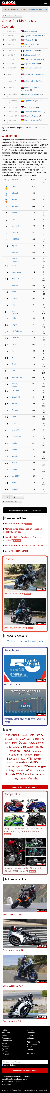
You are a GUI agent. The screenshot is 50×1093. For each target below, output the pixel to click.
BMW (39, 734)
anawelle (15, 489)
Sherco (40, 770)
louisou (14, 199)
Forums (5, 1051)
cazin (14, 344)
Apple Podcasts (33, 1041)
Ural (35, 774)
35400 (14, 469)
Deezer (30, 1049)
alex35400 (16, 476)
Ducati (23, 742)
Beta (31, 735)
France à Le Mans (31, 51)
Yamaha (33, 778)
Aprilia (15, 735)
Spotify (29, 1047)
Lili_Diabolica (17, 331)
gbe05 (14, 386)
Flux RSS (31, 1053)
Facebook (23, 641)
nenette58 (15, 261)
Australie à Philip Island (33, 111)
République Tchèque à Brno (34, 74)
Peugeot (42, 766)
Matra (26, 762)
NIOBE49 (15, 239)
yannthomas (16, 272)
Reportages (11, 650)
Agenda (5, 1048)
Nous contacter (8, 1084)
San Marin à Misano (31, 94)
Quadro (31, 770)
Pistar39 (15, 423)
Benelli (24, 734)
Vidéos (5, 1043)
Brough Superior (11, 739)
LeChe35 (15, 390)
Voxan (23, 778)
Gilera (16, 746)
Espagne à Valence (31, 120)
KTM (29, 758)
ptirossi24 (15, 193)
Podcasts (5, 1046)
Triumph (27, 774)
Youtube (11, 641)
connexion (33, 9)
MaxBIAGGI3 (17, 377)
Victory (15, 778)
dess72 (14, 384)
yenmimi (15, 285)
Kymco (38, 758)
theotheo (15, 443)
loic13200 (15, 206)
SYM (18, 774)
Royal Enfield (36, 742)
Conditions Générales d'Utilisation (16, 1076)
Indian (37, 754)
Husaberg (37, 750)
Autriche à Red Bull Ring (33, 81)
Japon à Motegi (30, 107)
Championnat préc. (10, 16)
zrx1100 (15, 265)
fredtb (14, 416)
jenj (13, 305)
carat (14, 291)
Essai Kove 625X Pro (15, 523)
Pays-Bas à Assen (31, 63)
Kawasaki (13, 758)
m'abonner (43, 9)
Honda (25, 751)
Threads (30, 1035)
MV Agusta (17, 766)
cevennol (15, 226)
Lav (13, 219)
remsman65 (16, 436)
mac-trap (15, 463)
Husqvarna (15, 754)
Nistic (14, 318)
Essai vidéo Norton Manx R (17, 550)
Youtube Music (33, 1044)
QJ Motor (22, 770)
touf (13, 370)
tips (13, 351)
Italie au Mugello (30, 55)
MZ (26, 766)
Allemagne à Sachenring (33, 68)
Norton (32, 766)
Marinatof (15, 482)
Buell (29, 738)
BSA (22, 738)
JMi (13, 311)
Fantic (8, 746)
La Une (5, 1030)
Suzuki (9, 774)
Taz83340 (15, 278)
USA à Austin (29, 40)
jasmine (15, 259)
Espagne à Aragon (31, 101)
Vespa (41, 774)
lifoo (13, 357)
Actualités (6, 1032)
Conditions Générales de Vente (15, 1079)
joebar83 (15, 212)
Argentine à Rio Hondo (32, 35)
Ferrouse (15, 338)
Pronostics (6, 1053)
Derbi (14, 742)
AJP (8, 734)
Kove (23, 759)
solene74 (15, 430)
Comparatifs (12, 794)
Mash (19, 762)
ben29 (14, 449)
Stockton (15, 364)
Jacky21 (15, 252)
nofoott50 (15, 298)
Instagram (37, 641)
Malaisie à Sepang (31, 116)
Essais (8, 559)
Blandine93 (16, 397)
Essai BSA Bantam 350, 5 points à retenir (24, 545)
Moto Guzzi (26, 746)
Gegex (14, 324)
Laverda (10, 762)
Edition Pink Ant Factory (12, 1081)
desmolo (15, 232)
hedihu (14, 186)
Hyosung (28, 754)
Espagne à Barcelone (32, 59)
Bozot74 (15, 410)
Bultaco (37, 738)
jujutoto (14, 245)
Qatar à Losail (29, 31)
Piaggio (12, 770)
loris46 (14, 403)
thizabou (15, 314)
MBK (34, 762)
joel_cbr (15, 456)
